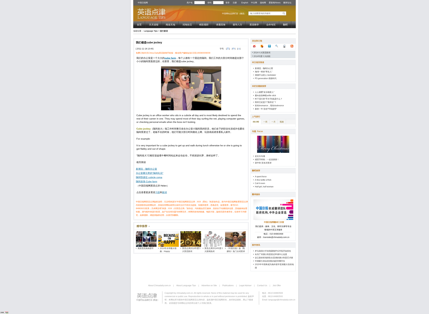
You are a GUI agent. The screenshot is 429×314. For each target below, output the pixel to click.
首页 (139, 24)
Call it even (260, 183)
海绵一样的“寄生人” (263, 72)
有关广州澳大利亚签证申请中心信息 (271, 254)
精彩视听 (204, 24)
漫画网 (263, 3)
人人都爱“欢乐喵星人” (264, 92)
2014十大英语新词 (262, 52)
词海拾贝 (187, 24)
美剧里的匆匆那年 (146, 248)
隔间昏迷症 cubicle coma (149, 177)
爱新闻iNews (275, 3)
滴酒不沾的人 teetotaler (265, 75)
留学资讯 (256, 245)
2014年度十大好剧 (262, 56)
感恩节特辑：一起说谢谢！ (267, 159)
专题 (257, 131)
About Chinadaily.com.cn (159, 285)
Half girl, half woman (264, 186)
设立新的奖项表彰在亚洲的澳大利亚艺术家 (274, 258)
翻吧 (285, 24)
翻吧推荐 (256, 170)
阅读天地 (170, 24)
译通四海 (220, 24)
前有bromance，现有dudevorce (269, 105)
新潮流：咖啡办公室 (146, 169)
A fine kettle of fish (263, 180)
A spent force (261, 176)
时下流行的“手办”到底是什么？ (268, 99)
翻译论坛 (287, 3)
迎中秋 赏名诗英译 (263, 163)
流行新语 (164, 31)
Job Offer (277, 285)
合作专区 (271, 24)
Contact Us (262, 285)
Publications (228, 285)
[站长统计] (4, 313)
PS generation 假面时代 (266, 78)
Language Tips (151, 31)
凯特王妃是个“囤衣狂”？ (265, 102)
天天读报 (153, 24)
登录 (228, 3)
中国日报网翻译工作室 (274, 222)
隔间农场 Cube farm (146, 181)
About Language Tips (186, 285)
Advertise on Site (209, 285)
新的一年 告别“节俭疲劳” (266, 109)
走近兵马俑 (260, 156)
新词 (164, 192)
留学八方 (237, 24)
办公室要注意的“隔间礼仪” (149, 173)
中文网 (254, 3)
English (244, 3)
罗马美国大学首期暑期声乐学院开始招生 (273, 251)
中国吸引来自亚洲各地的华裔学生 (270, 261)
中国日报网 (143, 3)
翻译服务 (256, 194)
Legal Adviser (245, 285)
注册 (235, 3)
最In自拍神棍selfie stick (265, 95)
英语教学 (254, 24)
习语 (157, 192)
